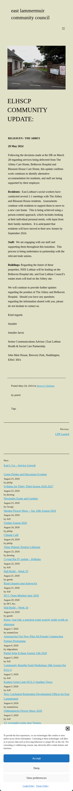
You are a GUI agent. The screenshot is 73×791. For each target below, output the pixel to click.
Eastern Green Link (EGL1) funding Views (28, 682)
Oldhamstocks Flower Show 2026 (23, 711)
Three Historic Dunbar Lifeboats (22, 547)
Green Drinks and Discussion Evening (25, 474)
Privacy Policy (42, 786)
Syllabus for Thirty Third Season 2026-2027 (28, 486)
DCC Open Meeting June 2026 (21, 595)
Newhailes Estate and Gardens (21, 498)
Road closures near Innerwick (20, 583)
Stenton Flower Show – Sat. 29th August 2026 (30, 511)
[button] (67, 728)
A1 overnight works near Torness (22, 723)
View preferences (36, 777)
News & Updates (45, 386)
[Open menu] (63, 28)
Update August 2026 (15, 523)
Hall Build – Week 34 (16, 607)
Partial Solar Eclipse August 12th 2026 (25, 653)
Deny (36, 768)
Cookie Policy (29, 786)
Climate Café (11, 535)
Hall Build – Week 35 (16, 571)
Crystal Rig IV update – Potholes (22, 559)
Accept (36, 758)
